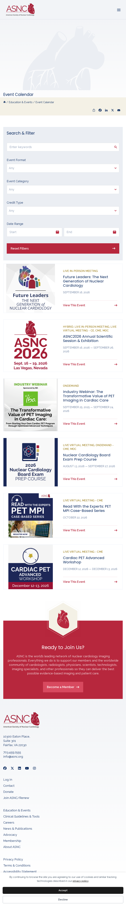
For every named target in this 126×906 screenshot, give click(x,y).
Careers (8, 822)
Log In (7, 779)
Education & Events (17, 810)
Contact (8, 785)
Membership (12, 841)
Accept (63, 890)
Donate (8, 791)
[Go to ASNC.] (4, 102)
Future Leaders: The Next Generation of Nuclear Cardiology (85, 281)
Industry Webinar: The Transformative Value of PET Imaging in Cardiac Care (89, 396)
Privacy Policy (13, 859)
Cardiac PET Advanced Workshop (83, 560)
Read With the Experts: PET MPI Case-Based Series (87, 508)
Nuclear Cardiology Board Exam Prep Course (86, 457)
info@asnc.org (13, 756)
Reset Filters (20, 248)
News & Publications (17, 828)
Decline (63, 899)
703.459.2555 (12, 752)
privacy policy (81, 881)
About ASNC (12, 847)
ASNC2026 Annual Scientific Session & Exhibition (88, 338)
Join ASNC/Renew (16, 798)
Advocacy (10, 834)
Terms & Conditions (17, 865)
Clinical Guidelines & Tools (21, 816)
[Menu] (119, 9)
